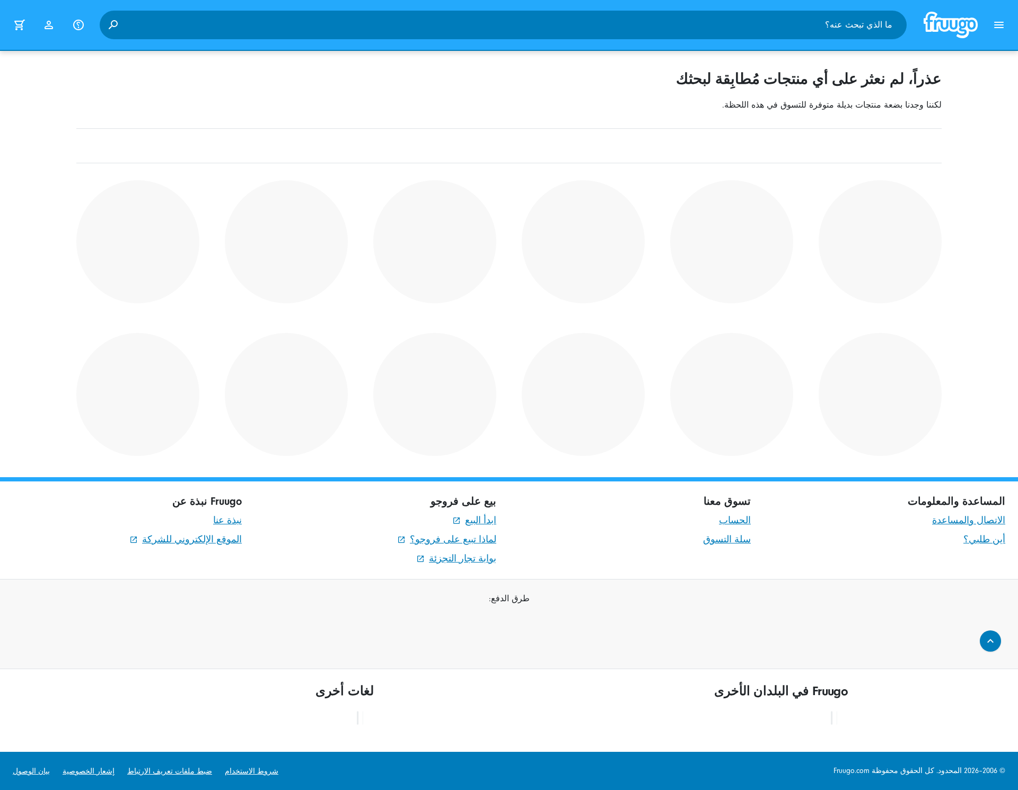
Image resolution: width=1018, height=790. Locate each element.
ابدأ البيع (480, 520)
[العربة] (19, 25)
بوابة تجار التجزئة (462, 558)
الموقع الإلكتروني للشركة (192, 539)
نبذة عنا (227, 520)
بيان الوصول (31, 771)
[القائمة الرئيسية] (999, 25)
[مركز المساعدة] (78, 25)
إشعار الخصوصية (89, 771)
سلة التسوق (727, 539)
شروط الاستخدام (251, 771)
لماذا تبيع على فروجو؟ (453, 539)
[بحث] (113, 25)
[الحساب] (48, 25)
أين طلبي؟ (984, 539)
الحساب (735, 520)
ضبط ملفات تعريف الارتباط (169, 771)
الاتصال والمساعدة (968, 520)
